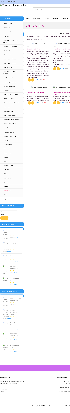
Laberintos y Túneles (10, 59)
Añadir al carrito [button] (32, 80)
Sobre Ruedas (8, 128)
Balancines (7, 28)
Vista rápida (29, 80)
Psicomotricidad (8, 111)
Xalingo (6, 169)
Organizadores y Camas (11, 94)
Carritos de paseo (9, 132)
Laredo (6, 186)
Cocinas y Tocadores (10, 82)
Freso (6, 195)
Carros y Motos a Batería (11, 136)
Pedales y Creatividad (10, 115)
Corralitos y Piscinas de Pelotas (10, 41)
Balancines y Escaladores (11, 103)
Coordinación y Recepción (11, 119)
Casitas (6, 36)
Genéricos (6, 140)
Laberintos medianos (10, 63)
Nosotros (37, 18)
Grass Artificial (8, 144)
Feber (6, 161)
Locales (47, 18)
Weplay (6, 174)
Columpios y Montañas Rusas (12, 46)
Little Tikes (7, 153)
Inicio (28, 18)
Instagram (4, 389)
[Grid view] (46, 39)
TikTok (2, 391)
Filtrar (4, 218)
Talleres (6, 90)
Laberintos (7, 107)
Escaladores (7, 55)
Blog (2, 2)
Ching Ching (7, 190)
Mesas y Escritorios (10, 86)
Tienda (55, 18)
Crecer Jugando (8, 165)
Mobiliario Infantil (9, 78)
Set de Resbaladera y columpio (10, 72)
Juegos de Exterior (9, 98)
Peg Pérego (7, 178)
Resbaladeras (8, 67)
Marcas (6, 149)
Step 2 (6, 157)
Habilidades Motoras (10, 124)
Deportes (7, 50)
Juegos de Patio (8, 23)
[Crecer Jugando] (13, 5)
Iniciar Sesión (12, 2)
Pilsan (6, 182)
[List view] (48, 39)
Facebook (4, 387)
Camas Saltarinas (9, 32)
